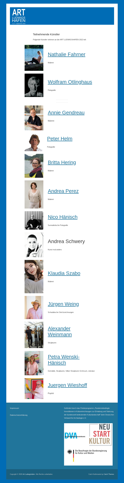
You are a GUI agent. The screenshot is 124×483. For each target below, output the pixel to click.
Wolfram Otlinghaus (70, 82)
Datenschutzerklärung (18, 415)
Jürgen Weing (63, 304)
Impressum (14, 408)
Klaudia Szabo (64, 273)
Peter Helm (59, 138)
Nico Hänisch (63, 217)
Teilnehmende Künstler (46, 34)
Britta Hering (62, 162)
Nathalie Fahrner (66, 54)
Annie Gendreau (66, 112)
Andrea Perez (63, 191)
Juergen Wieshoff (67, 385)
